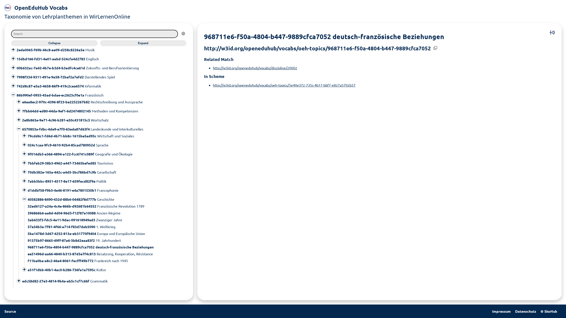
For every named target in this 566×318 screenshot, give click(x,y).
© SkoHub (549, 311)
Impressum (501, 311)
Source (10, 311)
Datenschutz (525, 311)
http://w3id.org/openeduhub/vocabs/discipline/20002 (255, 68)
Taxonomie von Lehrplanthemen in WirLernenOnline (67, 16)
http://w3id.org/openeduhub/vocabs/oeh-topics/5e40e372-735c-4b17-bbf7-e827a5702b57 (284, 85)
